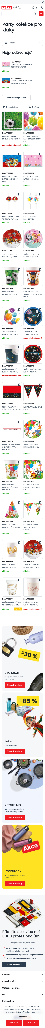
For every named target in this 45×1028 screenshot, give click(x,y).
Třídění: (12, 107)
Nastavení (22, 1017)
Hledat (34, 13)
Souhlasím (31, 1023)
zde (37, 1012)
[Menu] (41, 13)
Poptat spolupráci (14, 964)
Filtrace (12, 43)
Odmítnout (14, 1023)
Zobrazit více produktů (16, 97)
